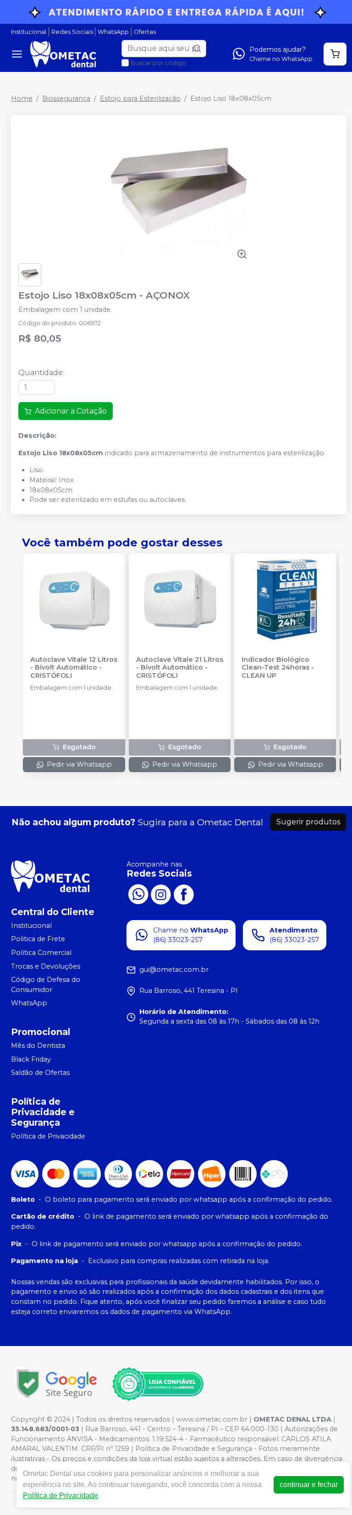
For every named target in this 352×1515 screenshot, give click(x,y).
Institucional (28, 31)
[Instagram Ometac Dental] (160, 893)
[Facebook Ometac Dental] (183, 893)
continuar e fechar (309, 1484)
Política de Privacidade (48, 1136)
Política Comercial (41, 952)
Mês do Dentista (38, 1045)
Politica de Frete (38, 939)
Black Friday (31, 1059)
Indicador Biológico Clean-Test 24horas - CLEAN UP (278, 668)
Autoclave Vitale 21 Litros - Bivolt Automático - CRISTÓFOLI (179, 668)
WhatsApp (113, 31)
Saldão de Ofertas (40, 1072)
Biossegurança (66, 98)
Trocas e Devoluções (45, 966)
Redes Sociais (72, 31)
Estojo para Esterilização (140, 98)
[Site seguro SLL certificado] (57, 1383)
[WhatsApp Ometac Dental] (137, 893)
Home (22, 98)
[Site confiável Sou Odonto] (158, 1384)
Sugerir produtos (308, 821)
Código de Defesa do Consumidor (45, 984)
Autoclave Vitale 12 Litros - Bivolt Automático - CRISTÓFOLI (73, 668)
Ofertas (145, 31)
